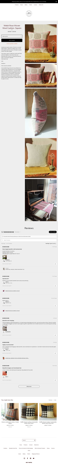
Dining (48, 448)
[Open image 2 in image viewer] (41, 76)
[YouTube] (33, 458)
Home (20, 444)
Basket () (41, 4)
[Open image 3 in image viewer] (41, 112)
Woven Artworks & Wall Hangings (26, 448)
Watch (30, 4)
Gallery (26, 4)
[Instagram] (24, 458)
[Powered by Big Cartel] (29, 462)
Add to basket (12, 40)
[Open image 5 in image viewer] (41, 200)
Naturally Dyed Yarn (13, 448)
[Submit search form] (34, 440)
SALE (29, 450)
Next (55, 400)
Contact (35, 4)
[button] (20, 232)
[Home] (29, 13)
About (21, 4)
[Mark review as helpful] (55, 264)
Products (17, 4)
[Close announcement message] (56, 1)
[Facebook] (27, 458)
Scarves (53, 448)
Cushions (5, 448)
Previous (50, 400)
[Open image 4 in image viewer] (41, 158)
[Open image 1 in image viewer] (41, 43)
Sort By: (47, 243)
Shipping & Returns (36, 453)
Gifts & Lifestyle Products (40, 448)
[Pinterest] (30, 458)
